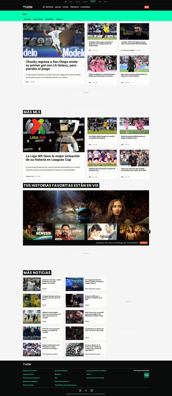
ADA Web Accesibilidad (30, 381)
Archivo (88, 374)
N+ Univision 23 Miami (128, 50)
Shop (105, 1)
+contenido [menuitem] (85, 7)
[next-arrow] (148, 232)
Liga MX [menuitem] (58, 7)
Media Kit (58, 374)
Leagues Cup (30, 176)
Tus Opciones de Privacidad (95, 378)
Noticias (78, 1)
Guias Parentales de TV (62, 381)
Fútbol (44, 289)
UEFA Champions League (50, 354)
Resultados (38, 19)
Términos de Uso (28, 374)
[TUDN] (28, 7)
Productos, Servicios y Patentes (96, 370)
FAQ (56, 378)
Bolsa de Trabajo (28, 385)
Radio (99, 1)
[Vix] (146, 7)
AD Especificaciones (61, 370)
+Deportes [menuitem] (74, 7)
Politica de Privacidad (30, 370)
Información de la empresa (31, 378)
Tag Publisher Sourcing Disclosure (66, 385)
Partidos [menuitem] (49, 7)
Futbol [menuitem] (65, 7)
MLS (27, 82)
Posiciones (49, 19)
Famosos (85, 1)
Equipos (59, 19)
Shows (71, 1)
